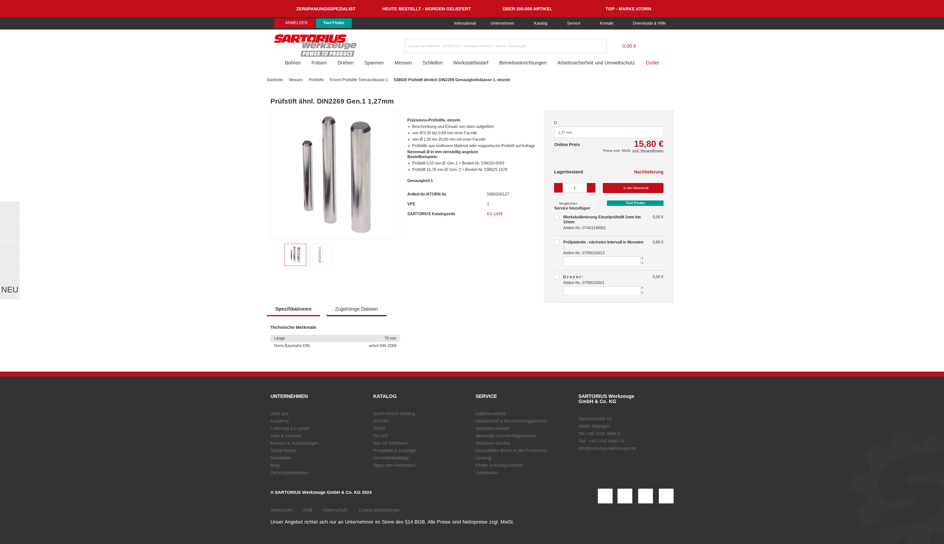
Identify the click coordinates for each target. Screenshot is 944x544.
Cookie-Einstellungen (379, 510)
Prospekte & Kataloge (394, 450)
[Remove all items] (653, 132)
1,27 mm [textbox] (565, 132)
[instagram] (605, 496)
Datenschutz (335, 510)
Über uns (279, 413)
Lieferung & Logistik (289, 428)
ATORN (380, 421)
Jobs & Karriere (285, 435)
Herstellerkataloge (391, 457)
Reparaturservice (492, 428)
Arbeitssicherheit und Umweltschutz (596, 62)
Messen (403, 62)
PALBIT (380, 435)
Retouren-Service (493, 443)
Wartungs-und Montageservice (506, 435)
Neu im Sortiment (390, 443)
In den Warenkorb (636, 188)
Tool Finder (333, 23)
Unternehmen (502, 23)
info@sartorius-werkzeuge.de (607, 448)
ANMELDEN (296, 23)
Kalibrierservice (491, 413)
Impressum (281, 510)
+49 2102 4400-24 (606, 440)
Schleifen (432, 62)
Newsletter (280, 457)
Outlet (652, 62)
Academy (279, 421)
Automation (487, 472)
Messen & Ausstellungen (294, 443)
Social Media (283, 450)
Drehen (346, 62)
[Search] (598, 46)
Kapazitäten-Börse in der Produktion (511, 450)
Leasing (483, 457)
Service (573, 23)
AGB (307, 510)
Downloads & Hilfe (649, 23)
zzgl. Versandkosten (648, 150)
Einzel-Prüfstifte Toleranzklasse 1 (359, 80)
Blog (274, 465)
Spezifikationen (293, 309)
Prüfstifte (316, 80)
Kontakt (606, 23)
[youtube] (666, 496)
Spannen (374, 62)
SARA (379, 428)
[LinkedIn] (625, 496)
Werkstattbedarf (470, 62)
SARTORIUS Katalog (394, 413)
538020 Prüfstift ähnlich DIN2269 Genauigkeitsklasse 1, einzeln (452, 80)
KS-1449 (495, 214)
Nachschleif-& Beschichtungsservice (511, 421)
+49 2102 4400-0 (603, 433)
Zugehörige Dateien (356, 309)
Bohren (293, 62)
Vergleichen (567, 203)
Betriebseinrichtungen (522, 62)
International (464, 23)
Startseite (275, 80)
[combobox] (609, 132)
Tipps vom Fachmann (394, 465)
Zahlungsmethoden (289, 472)
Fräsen (319, 62)
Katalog (540, 23)
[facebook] (645, 496)
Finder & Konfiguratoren (499, 465)
